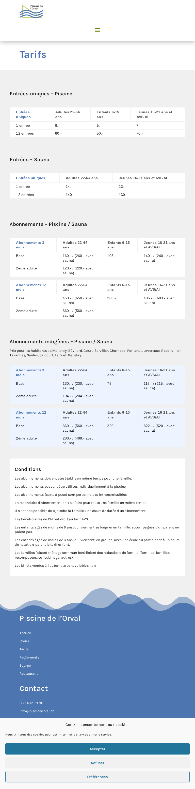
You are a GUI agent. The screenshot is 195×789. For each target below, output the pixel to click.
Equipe (25, 665)
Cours (24, 641)
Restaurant (29, 673)
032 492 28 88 (32, 703)
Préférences (97, 777)
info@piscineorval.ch (37, 711)
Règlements (29, 657)
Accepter (97, 749)
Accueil (25, 633)
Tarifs (24, 649)
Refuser (97, 763)
